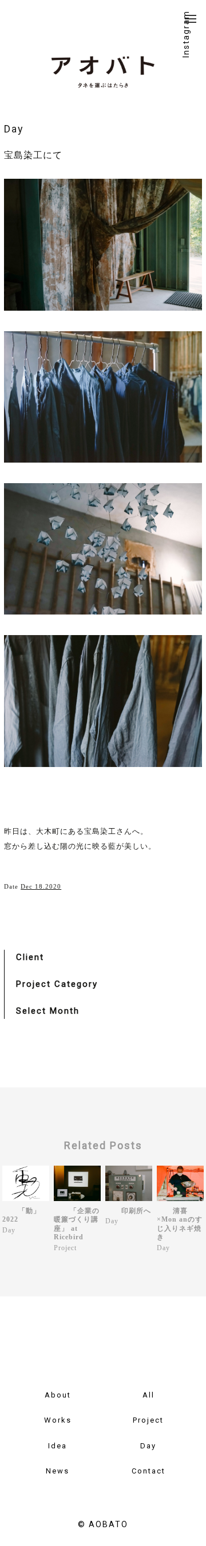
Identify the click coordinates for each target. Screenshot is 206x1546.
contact (148, 1471)
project (148, 1420)
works (58, 1420)
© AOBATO (103, 1524)
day (148, 1445)
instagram (186, 34)
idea (57, 1445)
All (148, 1395)
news (57, 1471)
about (58, 1395)
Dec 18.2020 (41, 886)
